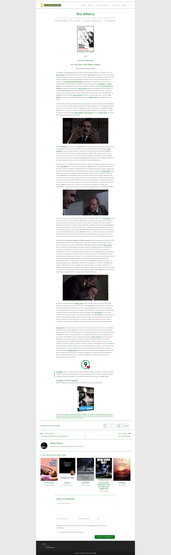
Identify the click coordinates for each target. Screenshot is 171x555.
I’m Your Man (49, 483)
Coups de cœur (97, 21)
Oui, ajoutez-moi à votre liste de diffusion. (71, 532)
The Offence (59, 380)
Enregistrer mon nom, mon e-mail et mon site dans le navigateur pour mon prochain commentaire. (81, 527)
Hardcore (67, 483)
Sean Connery (91, 416)
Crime (102, 414)
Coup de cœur (97, 414)
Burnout (84, 414)
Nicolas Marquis (63, 21)
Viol (72, 418)
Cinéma (87, 21)
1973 (63, 414)
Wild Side (74, 380)
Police (85, 416)
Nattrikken (85, 483)
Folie (111, 414)
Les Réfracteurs (49, 547)
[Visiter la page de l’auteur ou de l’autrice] (44, 445)
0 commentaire (111, 21)
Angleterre (73, 414)
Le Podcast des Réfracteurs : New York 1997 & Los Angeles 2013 (104, 486)
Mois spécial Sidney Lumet (70, 416)
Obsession (80, 416)
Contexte (90, 414)
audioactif (79, 414)
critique (107, 414)
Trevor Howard (66, 418)
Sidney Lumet (98, 416)
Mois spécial (59, 416)
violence (76, 418)
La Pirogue (122, 483)
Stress (104, 416)
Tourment (59, 418)
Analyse (67, 414)
